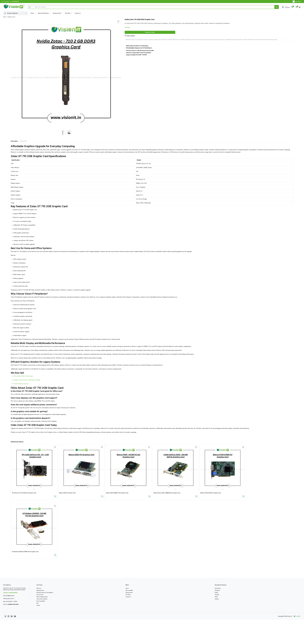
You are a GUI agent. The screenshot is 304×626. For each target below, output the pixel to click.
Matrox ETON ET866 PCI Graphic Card (210, 493)
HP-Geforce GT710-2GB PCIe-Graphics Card (24, 493)
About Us (38, 588)
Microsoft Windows (43, 13)
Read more (55, 496)
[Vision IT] (14, 7)
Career (38, 605)
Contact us (78, 13)
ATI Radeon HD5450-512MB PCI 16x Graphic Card (25, 551)
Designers (217, 590)
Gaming (216, 599)
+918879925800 (15, 1)
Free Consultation (40, 601)
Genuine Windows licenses (20, 383)
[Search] (276, 7)
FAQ (37, 603)
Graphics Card (11, 16)
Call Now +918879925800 (10, 592)
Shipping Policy (40, 590)
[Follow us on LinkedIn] (11, 616)
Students (217, 594)
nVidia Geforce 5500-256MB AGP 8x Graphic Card (166, 493)
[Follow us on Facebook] (5, 616)
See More (127, 27)
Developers (218, 588)
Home (32, 13)
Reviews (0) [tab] (23, 141)
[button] (298, 6)
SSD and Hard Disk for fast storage (23, 376)
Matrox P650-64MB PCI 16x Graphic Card (117, 493)
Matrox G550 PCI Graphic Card (67, 493)
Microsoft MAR (129, 590)
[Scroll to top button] (300, 622)
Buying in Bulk (57, 13)
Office (216, 596)
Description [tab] (14, 141)
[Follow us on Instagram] (8, 616)
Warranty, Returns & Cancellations (44, 592)
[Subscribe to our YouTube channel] (14, 616)
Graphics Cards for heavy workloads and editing (26, 380)
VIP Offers (67, 13)
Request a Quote (150, 32)
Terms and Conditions (41, 599)
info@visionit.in (10, 595)
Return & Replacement (42, 596)
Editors (216, 592)
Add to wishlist (131, 35)
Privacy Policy (39, 594)
